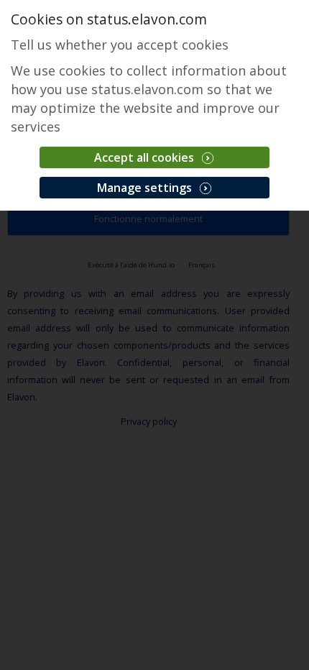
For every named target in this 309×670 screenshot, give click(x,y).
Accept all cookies (145, 157)
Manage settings (146, 188)
